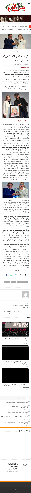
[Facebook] (16, 489)
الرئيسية (28, 29)
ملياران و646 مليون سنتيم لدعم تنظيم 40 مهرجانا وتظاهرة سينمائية (14, 417)
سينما (20, 29)
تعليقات (17, 399)
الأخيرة (28, 399)
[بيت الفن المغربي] (15, 8)
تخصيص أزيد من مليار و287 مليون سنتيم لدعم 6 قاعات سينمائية (16, 423)
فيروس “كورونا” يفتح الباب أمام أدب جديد (20, 306)
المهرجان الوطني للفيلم (22, 282)
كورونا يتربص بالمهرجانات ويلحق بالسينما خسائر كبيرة (11, 312)
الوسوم (11, 399)
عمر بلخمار (14, 282)
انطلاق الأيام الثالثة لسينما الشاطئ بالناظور (18, 412)
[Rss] (18, 489)
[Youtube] (15, 489)
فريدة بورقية (7, 282)
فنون (24, 29)
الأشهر (22, 399)
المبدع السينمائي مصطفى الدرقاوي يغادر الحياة (17, 402)
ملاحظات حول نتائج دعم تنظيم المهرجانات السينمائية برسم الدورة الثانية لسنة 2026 (14, 407)
